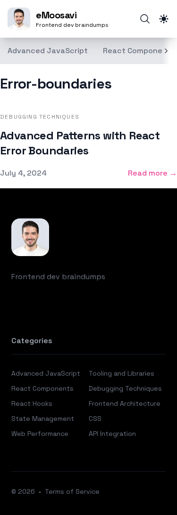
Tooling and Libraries (121, 373)
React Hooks (31, 403)
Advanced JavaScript (48, 51)
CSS (95, 418)
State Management (42, 418)
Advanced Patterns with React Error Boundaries (80, 143)
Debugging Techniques (125, 388)
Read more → (152, 173)
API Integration (112, 433)
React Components (139, 51)
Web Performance (39, 433)
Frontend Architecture (124, 403)
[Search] (145, 18)
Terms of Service (72, 491)
